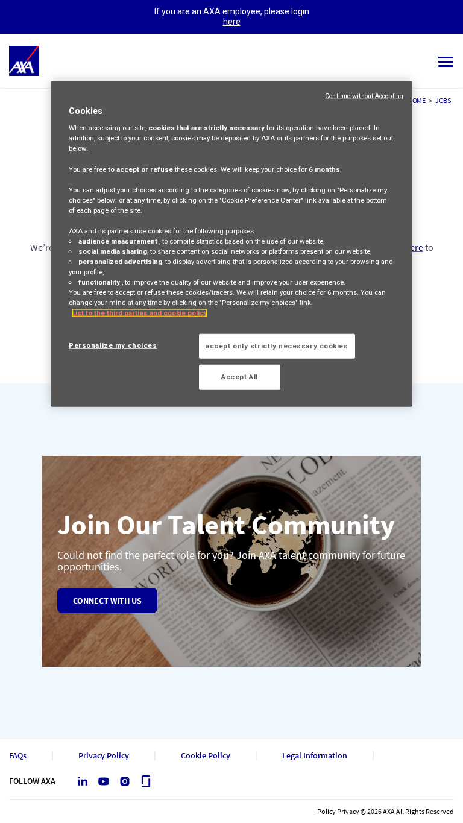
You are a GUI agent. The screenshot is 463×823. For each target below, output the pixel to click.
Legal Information (314, 755)
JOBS (443, 100)
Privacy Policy (103, 755)
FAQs (18, 755)
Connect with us (107, 600)
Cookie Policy (205, 755)
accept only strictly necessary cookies (277, 345)
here (232, 22)
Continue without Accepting (364, 95)
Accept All (239, 377)
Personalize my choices (113, 345)
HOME (417, 100)
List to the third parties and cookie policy (139, 313)
